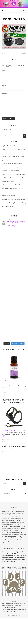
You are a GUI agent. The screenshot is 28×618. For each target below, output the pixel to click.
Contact (3, 605)
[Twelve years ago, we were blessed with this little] (6, 327)
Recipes (12, 605)
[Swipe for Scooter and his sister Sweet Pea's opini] (6, 338)
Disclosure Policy (5, 611)
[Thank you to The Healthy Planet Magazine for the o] (6, 288)
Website (4, 85)
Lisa (4, 53)
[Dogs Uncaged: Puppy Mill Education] (14, 583)
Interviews (13, 607)
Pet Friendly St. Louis (21, 609)
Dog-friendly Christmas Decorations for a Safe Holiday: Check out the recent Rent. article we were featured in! (14, 149)
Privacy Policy (13, 611)
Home (3, 603)
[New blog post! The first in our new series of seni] (6, 282)
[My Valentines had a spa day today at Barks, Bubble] (6, 316)
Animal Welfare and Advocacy (9, 609)
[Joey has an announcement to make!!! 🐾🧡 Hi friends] (6, 231)
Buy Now (4, 395)
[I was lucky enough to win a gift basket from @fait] (6, 276)
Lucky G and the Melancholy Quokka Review (13, 185)
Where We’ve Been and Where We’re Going (13, 174)
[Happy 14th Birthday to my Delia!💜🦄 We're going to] (6, 304)
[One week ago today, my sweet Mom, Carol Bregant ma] (6, 271)
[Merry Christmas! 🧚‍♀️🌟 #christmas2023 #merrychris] (6, 332)
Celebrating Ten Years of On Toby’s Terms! (13, 199)
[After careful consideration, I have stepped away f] (6, 237)
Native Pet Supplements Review (10, 170)
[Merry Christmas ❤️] (6, 248)
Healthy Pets (18, 605)
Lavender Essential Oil (8, 381)
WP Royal (17, 615)
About (6, 603)
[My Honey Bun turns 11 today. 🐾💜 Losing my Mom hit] (6, 265)
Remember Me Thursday (8, 195)
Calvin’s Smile (5, 210)
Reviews (8, 605)
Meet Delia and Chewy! (13, 603)
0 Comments (23, 53)
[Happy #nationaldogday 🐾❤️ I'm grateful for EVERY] (6, 254)
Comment (4, 93)
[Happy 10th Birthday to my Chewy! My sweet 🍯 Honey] (6, 293)
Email (3, 77)
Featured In (22, 603)
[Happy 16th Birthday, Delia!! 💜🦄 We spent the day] (6, 243)
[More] (8, 387)
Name (3, 70)
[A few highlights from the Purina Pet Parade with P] (6, 321)
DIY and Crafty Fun (6, 607)
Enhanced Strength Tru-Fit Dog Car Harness (13, 430)
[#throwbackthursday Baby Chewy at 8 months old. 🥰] (6, 310)
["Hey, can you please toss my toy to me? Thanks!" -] (6, 299)
